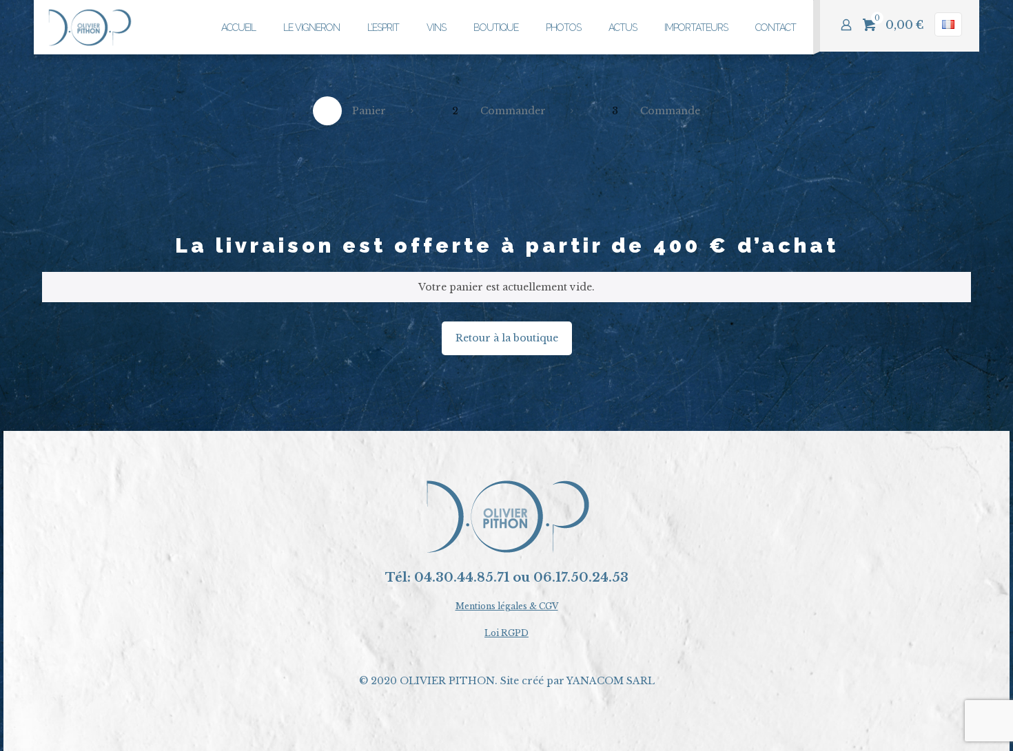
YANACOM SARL (610, 681)
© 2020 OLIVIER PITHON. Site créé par (462, 681)
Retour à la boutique (507, 338)
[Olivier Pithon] (90, 27)
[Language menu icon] (948, 24)
